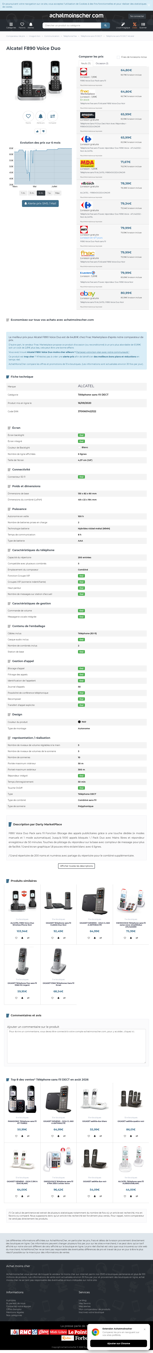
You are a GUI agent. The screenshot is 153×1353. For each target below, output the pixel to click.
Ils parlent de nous (15, 1303)
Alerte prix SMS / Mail (41, 203)
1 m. (23, 193)
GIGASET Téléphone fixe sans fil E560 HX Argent (22, 984)
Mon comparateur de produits (94, 1309)
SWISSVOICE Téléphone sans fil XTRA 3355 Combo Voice (58, 1182)
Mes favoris (85, 1303)
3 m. (32, 193)
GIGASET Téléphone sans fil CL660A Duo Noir (58, 924)
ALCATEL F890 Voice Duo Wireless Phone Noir (22, 924)
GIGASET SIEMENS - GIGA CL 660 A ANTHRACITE (95, 924)
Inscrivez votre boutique (91, 1312)
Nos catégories (14, 1315)
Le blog (83, 1300)
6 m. (41, 193)
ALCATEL (86, 386)
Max (57, 193)
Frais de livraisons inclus (134, 57)
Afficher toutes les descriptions (76, 866)
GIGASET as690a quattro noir (131, 1121)
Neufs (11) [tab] (86, 63)
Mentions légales (15, 1312)
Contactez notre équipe (18, 1306)
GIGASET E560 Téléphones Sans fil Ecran (58, 984)
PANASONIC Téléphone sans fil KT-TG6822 (22, 1122)
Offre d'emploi (14, 1309)
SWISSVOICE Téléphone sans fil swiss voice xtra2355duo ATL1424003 (131, 925)
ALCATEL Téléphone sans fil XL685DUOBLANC (131, 1182)
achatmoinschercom (76, 15)
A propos (11, 1300)
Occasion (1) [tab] (102, 63)
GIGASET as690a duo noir (94, 1181)
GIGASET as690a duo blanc (94, 1121)
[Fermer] (144, 1329)
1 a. (49, 193)
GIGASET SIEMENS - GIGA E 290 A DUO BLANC (22, 1182)
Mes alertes (85, 1306)
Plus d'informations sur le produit (91, 85)
